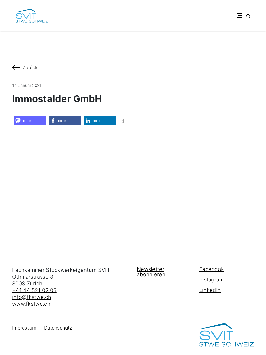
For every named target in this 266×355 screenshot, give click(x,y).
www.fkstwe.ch (31, 304)
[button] (30, 120)
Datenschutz (58, 328)
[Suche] (248, 15)
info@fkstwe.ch (31, 297)
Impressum (24, 328)
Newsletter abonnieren (151, 272)
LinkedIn (210, 290)
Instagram (211, 279)
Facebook (211, 269)
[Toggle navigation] (239, 15)
